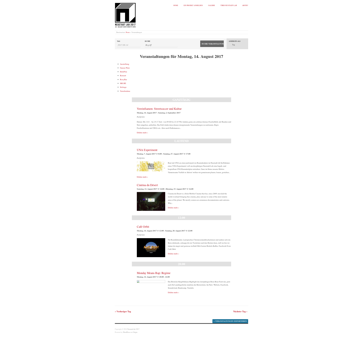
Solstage (123, 87)
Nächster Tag (240, 311)
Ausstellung (124, 64)
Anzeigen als (234, 41)
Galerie (211, 5)
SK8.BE (123, 83)
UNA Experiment (147, 150)
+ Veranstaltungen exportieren (230, 321)
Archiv (245, 5)
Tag (118, 41)
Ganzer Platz (125, 68)
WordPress (126, 332)
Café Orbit (143, 227)
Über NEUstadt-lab (228, 5)
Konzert (123, 75)
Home (175, 5)
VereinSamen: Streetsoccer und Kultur (159, 109)
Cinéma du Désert (147, 185)
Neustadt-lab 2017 (133, 329)
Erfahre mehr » (142, 132)
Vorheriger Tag (123, 311)
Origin (135, 332)
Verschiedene (125, 91)
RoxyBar (123, 79)
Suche (147, 41)
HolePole (123, 71)
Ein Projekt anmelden (193, 5)
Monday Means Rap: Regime (153, 273)
